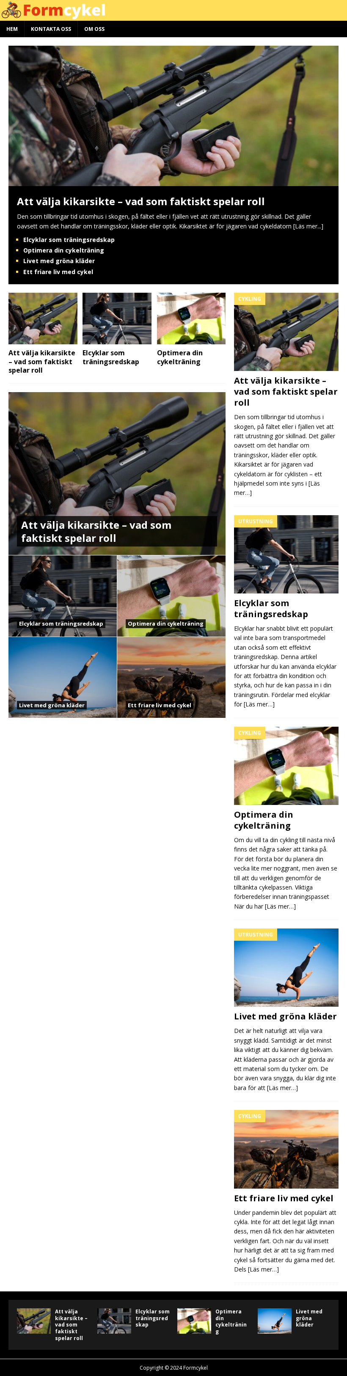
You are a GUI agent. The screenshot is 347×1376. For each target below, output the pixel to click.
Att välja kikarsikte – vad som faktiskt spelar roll (141, 201)
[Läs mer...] (308, 226)
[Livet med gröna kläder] (286, 967)
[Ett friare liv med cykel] (286, 1149)
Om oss (94, 29)
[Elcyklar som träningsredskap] (117, 318)
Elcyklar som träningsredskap (69, 240)
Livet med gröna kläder (59, 261)
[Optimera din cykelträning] (191, 318)
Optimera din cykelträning (63, 250)
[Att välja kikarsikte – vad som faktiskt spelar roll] (173, 181)
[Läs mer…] (259, 704)
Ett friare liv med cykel (58, 272)
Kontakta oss (51, 29)
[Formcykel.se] (173, 16)
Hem (12, 29)
